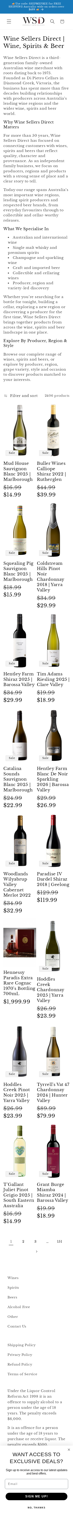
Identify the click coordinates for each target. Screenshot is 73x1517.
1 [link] (11, 1242)
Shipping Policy (21, 1345)
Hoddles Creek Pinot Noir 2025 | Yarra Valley (16, 1092)
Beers (12, 1297)
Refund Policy (19, 1364)
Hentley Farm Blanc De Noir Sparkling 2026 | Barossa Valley (53, 779)
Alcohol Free (18, 1307)
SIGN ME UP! (36, 1496)
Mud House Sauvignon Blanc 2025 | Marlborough (18, 471)
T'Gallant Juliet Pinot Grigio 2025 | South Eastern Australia (18, 1195)
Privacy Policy (19, 1355)
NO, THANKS (36, 1507)
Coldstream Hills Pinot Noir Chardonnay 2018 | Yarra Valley (50, 577)
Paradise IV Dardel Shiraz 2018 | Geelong (53, 879)
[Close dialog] (69, 1449)
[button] (9, 21)
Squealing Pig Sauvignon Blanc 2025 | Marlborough (18, 571)
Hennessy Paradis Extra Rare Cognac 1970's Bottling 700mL (19, 983)
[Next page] (37, 1252)
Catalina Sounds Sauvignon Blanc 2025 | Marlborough (18, 779)
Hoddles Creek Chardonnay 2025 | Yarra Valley (50, 990)
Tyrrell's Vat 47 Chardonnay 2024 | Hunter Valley (53, 1092)
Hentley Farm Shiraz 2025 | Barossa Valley (19, 679)
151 (59, 1242)
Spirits (13, 1288)
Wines (13, 1278)
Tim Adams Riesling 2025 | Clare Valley (53, 679)
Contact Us (16, 1326)
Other (12, 1317)
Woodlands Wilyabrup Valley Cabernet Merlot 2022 (17, 884)
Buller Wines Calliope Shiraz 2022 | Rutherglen (51, 471)
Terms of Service (22, 1374)
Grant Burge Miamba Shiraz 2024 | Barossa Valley (52, 1192)
